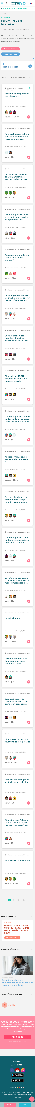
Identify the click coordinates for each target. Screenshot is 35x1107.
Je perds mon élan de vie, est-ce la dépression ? (17, 459)
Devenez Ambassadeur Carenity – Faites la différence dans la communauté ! (17, 929)
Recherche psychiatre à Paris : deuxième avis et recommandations (17, 136)
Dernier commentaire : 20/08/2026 (15, 187)
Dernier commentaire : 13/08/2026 (15, 227)
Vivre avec (6, 17)
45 (8, 440)
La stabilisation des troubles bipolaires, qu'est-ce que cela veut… (17, 338)
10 (14, 238)
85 (8, 722)
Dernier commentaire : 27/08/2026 (15, 106)
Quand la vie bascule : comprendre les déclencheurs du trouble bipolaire (17, 982)
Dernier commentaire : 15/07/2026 (15, 469)
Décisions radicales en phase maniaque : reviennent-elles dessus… (16, 176)
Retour (4, 13)
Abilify (11, 1005)
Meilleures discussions (21, 77)
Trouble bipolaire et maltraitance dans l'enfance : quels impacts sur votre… (17, 419)
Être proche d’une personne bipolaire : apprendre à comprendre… (17, 499)
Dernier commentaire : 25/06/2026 (15, 550)
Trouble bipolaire (12, 67)
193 (8, 319)
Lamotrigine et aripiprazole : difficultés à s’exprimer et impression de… (17, 580)
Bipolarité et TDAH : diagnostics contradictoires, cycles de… (16, 378)
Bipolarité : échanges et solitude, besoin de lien (17, 780)
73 (8, 561)
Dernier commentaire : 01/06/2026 (15, 832)
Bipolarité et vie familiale (17, 860)
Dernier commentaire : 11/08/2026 (15, 268)
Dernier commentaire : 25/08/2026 (15, 146)
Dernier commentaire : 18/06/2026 (15, 711)
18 (14, 198)
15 (8, 157)
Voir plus (16, 906)
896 (16, 884)
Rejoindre (17, 1037)
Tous (6, 77)
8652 (9, 480)
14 (14, 803)
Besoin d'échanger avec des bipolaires (17, 94)
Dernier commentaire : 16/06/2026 (15, 752)
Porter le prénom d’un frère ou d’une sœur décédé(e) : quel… (16, 661)
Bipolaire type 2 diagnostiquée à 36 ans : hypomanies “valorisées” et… (17, 822)
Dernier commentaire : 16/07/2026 (15, 429)
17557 (9, 884)
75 (8, 238)
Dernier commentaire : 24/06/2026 (15, 590)
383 (8, 278)
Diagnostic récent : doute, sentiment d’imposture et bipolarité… (16, 701)
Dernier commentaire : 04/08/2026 (15, 308)
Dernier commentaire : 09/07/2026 (15, 510)
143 (8, 803)
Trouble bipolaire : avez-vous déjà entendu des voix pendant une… (17, 217)
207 (8, 641)
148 (8, 198)
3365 (17, 762)
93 (8, 601)
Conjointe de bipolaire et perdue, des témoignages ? (17, 257)
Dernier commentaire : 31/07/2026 (15, 348)
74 (8, 399)
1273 (16, 480)
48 (8, 682)
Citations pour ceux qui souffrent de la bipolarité (17, 740)
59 (8, 843)
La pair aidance (12, 618)
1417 (17, 117)
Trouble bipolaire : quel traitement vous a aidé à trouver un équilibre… (17, 540)
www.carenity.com (13, 1092)
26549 (9, 762)
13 (14, 359)
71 (8, 520)
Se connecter (25, 1104)
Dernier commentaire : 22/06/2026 (15, 671)
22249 (9, 117)
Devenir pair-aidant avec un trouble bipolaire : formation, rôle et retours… (17, 298)
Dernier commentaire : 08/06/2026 (15, 792)
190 (8, 359)
